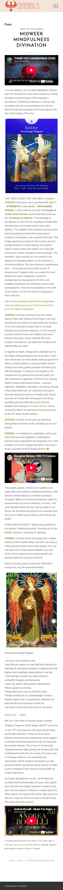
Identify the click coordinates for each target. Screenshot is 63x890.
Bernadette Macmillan (41, 861)
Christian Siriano (38, 406)
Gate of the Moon (31, 29)
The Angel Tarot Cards (14, 844)
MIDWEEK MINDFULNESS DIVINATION (31, 40)
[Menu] (54, 6)
